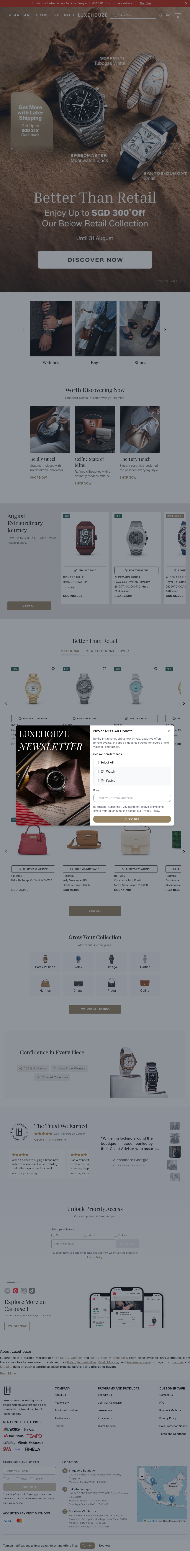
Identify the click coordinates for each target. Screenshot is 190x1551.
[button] (150, 811)
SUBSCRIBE (132, 819)
